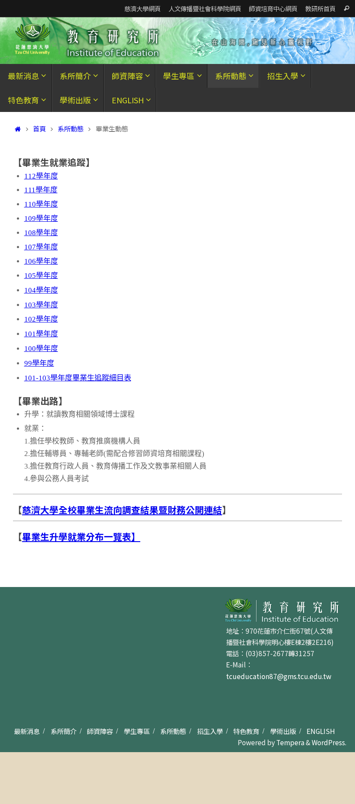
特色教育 (246, 731)
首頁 (39, 128)
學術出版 (283, 731)
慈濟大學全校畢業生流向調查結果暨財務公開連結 (122, 509)
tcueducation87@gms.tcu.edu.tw (278, 676)
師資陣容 (100, 731)
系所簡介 (64, 731)
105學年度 (41, 275)
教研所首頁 (320, 8)
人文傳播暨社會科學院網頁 (204, 8)
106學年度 (41, 261)
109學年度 (41, 218)
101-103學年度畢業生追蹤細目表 (77, 378)
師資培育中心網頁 (273, 8)
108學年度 (41, 233)
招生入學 (210, 731)
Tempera (290, 742)
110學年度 (41, 204)
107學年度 (41, 247)
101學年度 (41, 334)
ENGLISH (321, 731)
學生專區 (137, 731)
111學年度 (41, 190)
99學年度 (39, 363)
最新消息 (27, 731)
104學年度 (41, 290)
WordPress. (329, 742)
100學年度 (41, 349)
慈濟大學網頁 (142, 8)
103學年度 (41, 305)
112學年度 (41, 176)
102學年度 (41, 319)
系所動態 (71, 128)
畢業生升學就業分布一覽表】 (81, 536)
